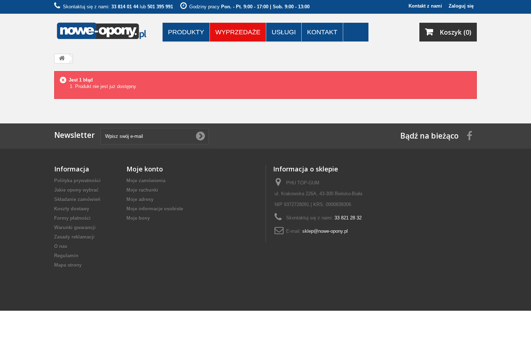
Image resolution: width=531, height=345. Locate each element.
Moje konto (144, 169)
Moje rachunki (142, 190)
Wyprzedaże (237, 32)
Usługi (284, 32)
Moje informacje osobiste (154, 208)
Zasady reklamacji (74, 237)
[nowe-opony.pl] (103, 31)
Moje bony (138, 218)
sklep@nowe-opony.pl (325, 231)
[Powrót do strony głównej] (62, 58)
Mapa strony (68, 265)
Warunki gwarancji (75, 227)
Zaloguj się (461, 6)
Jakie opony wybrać (76, 190)
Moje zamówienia (145, 180)
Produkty (186, 32)
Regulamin (66, 255)
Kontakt (322, 32)
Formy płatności (72, 218)
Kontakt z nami (425, 6)
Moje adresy (140, 199)
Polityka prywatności (77, 180)
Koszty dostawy (71, 208)
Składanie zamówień (77, 199)
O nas (60, 246)
